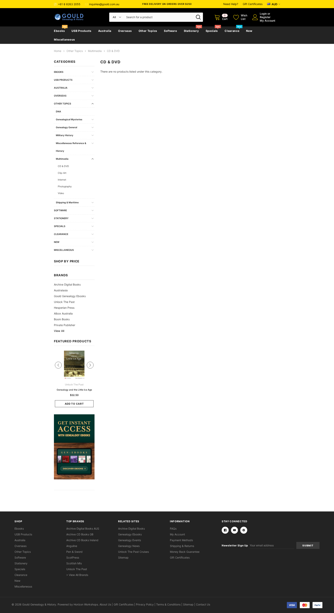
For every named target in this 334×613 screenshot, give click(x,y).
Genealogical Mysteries (69, 119)
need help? (230, 4)
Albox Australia (63, 313)
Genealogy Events (129, 540)
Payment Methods (181, 540)
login (263, 13)
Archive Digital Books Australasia (67, 287)
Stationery (191, 30)
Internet (62, 179)
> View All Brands (77, 575)
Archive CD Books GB (79, 534)
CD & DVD (63, 166)
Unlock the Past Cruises (133, 551)
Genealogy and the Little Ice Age (74, 389)
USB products (81, 30)
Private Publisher (64, 325)
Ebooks (59, 30)
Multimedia (62, 158)
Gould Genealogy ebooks (70, 296)
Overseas (125, 30)
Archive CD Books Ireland (82, 540)
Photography (65, 186)
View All (59, 330)
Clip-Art (62, 172)
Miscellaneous (64, 39)
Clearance (232, 30)
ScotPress (72, 557)
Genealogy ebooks (130, 534)
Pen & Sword (74, 551)
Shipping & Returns (182, 546)
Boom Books (62, 319)
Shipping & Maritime (67, 202)
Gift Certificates (252, 4)
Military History (64, 135)
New (249, 30)
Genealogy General (66, 127)
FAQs (173, 528)
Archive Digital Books (131, 528)
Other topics (148, 30)
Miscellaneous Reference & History (71, 147)
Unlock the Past (64, 302)
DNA (58, 111)
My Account (267, 20)
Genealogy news (129, 546)
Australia (104, 30)
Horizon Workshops (86, 604)
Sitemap (123, 557)
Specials (212, 30)
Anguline (71, 546)
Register (265, 17)
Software (170, 30)
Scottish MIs (74, 563)
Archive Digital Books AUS (82, 528)
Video (61, 193)
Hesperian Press (64, 307)
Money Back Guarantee (184, 551)
